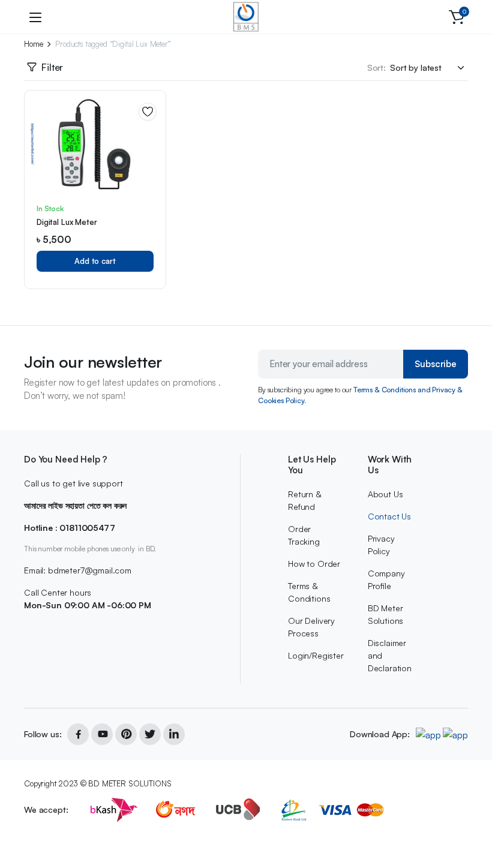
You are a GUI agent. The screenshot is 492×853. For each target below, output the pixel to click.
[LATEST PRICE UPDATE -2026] (246, 17)
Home (33, 44)
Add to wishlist (147, 111)
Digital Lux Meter (67, 222)
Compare (152, 152)
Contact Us (389, 516)
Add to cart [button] (95, 261)
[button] (456, 16)
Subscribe (436, 364)
